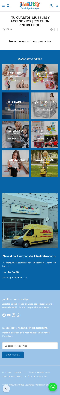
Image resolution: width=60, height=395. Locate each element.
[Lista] (56, 29)
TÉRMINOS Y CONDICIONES (39, 373)
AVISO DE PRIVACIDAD (11, 376)
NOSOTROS (7, 373)
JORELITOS (13, 385)
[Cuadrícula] (51, 29)
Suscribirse (13, 355)
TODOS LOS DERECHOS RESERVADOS (34, 385)
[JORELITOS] (30, 5)
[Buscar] (9, 5)
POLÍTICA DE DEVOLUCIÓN (36, 376)
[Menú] (3, 5)
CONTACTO (19, 373)
